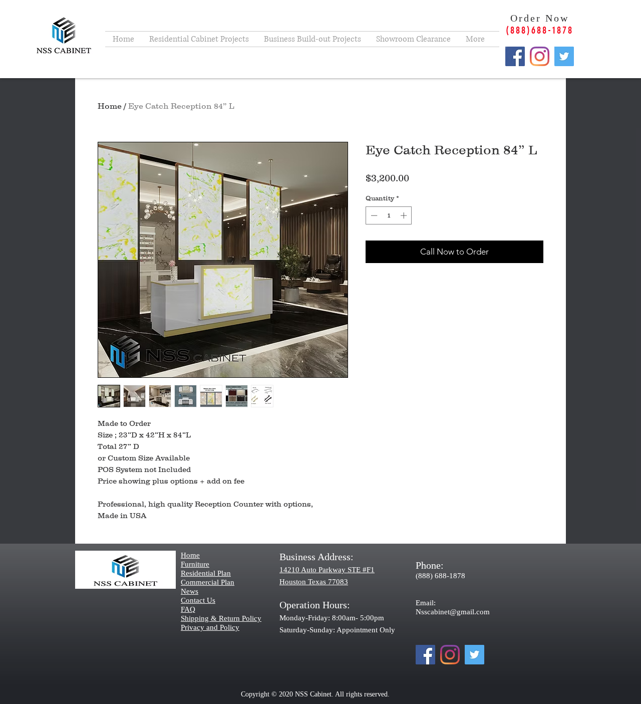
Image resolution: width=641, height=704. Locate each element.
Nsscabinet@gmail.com (453, 612)
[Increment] (405, 215)
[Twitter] (564, 56)
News (189, 591)
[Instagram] (539, 56)
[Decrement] (373, 215)
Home (110, 105)
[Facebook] (515, 56)
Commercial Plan (207, 582)
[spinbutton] (389, 215)
